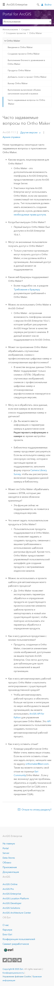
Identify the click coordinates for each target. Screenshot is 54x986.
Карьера (7, 929)
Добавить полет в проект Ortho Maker (27, 77)
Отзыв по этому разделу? (36, 809)
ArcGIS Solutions (11, 908)
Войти (48, 4)
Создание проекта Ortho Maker (24, 53)
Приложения (10, 867)
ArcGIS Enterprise (16, 4)
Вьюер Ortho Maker (18, 83)
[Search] (38, 4)
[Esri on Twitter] (5, 960)
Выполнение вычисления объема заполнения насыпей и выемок (24, 92)
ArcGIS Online (10, 884)
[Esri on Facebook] (9, 960)
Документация (11, 872)
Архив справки (11, 137)
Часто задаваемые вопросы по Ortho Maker (26, 102)
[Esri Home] (8, 950)
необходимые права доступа (30, 214)
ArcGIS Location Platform (16, 898)
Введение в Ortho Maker (20, 47)
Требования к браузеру (27, 289)
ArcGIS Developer (12, 903)
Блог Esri (7, 934)
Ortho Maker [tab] (13, 40)
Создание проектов (16, 33)
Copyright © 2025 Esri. (13, 969)
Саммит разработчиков (16, 944)
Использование (10, 29)
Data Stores (9, 857)
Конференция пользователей (19, 939)
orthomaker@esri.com (37, 764)
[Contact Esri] (19, 960)
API (49, 721)
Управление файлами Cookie (17, 976)
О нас (6, 925)
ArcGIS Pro (8, 889)
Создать (25, 29)
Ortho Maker (35, 33)
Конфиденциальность (13, 973)
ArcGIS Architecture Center (17, 912)
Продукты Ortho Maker (19, 70)
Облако (7, 862)
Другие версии (28, 132)
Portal (6, 848)
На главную (9, 843)
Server (6, 853)
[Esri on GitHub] (14, 960)
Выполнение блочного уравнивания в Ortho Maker (26, 62)
